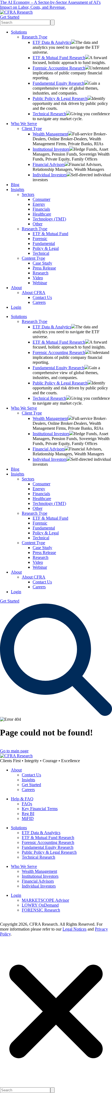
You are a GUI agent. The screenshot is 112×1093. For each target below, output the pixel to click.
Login (16, 307)
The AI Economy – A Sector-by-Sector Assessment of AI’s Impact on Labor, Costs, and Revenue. (50, 5)
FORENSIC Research (41, 910)
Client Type (32, 128)
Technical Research (49, 113)
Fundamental (44, 243)
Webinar (40, 282)
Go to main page (14, 751)
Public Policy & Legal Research (60, 98)
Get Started (9, 17)
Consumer (41, 199)
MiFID (28, 818)
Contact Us (42, 297)
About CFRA (33, 292)
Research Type (34, 37)
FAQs (27, 803)
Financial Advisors (49, 164)
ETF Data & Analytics (52, 42)
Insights (17, 189)
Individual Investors (50, 174)
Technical (41, 253)
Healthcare (42, 214)
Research (40, 273)
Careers (39, 302)
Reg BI (28, 813)
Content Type (33, 258)
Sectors (28, 194)
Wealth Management (50, 134)
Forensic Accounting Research (59, 68)
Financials (41, 209)
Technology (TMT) (49, 219)
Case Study (42, 263)
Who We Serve (24, 123)
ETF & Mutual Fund (50, 233)
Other (37, 224)
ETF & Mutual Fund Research (59, 57)
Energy (39, 204)
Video (38, 277)
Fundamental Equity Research (58, 83)
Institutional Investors (51, 149)
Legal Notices (74, 929)
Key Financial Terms (40, 808)
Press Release (44, 268)
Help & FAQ (22, 799)
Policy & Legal (46, 248)
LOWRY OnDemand (40, 905)
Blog (15, 184)
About (16, 287)
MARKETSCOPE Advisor (45, 900)
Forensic (40, 238)
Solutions (19, 32)
